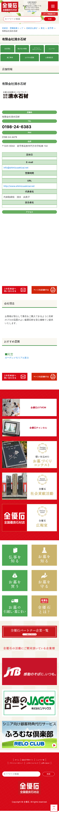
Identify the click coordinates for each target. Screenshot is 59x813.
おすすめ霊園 (29, 57)
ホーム (17, 760)
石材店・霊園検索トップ (12, 28)
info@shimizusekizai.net (16, 167)
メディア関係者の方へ (49, 14)
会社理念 (7, 49)
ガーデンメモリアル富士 (17, 357)
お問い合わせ (31, 11)
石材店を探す (32, 28)
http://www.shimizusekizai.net (19, 186)
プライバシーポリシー (16, 763)
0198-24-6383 (16, 126)
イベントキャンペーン (36, 48)
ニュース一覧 (40, 760)
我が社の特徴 (22, 49)
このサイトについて (32, 763)
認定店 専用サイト (27, 760)
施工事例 (10, 57)
